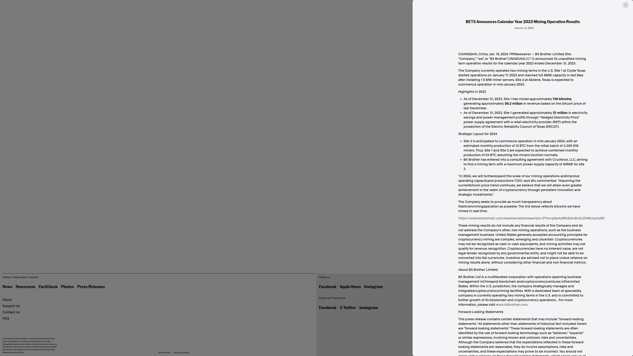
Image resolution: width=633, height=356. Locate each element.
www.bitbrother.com (512, 305)
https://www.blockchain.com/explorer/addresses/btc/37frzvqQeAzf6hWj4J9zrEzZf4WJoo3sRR (531, 218)
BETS (529, 59)
